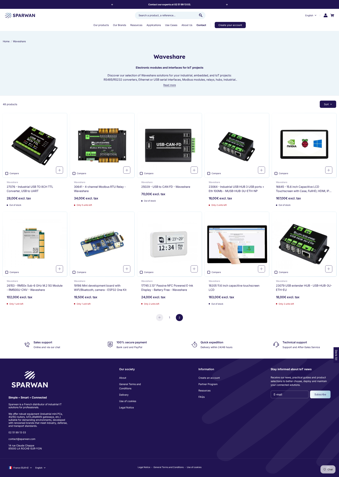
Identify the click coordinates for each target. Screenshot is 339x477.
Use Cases (171, 25)
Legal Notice (126, 407)
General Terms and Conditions (130, 386)
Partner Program (208, 384)
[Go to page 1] (159, 317)
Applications (154, 25)
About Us (187, 25)
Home (6, 41)
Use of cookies (127, 401)
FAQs (201, 396)
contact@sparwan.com (21, 438)
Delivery (124, 394)
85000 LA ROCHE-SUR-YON (25, 448)
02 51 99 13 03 (17, 432)
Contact (201, 25)
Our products (101, 25)
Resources (136, 25)
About (122, 377)
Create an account (209, 377)
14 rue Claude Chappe (21, 445)
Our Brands (119, 25)
